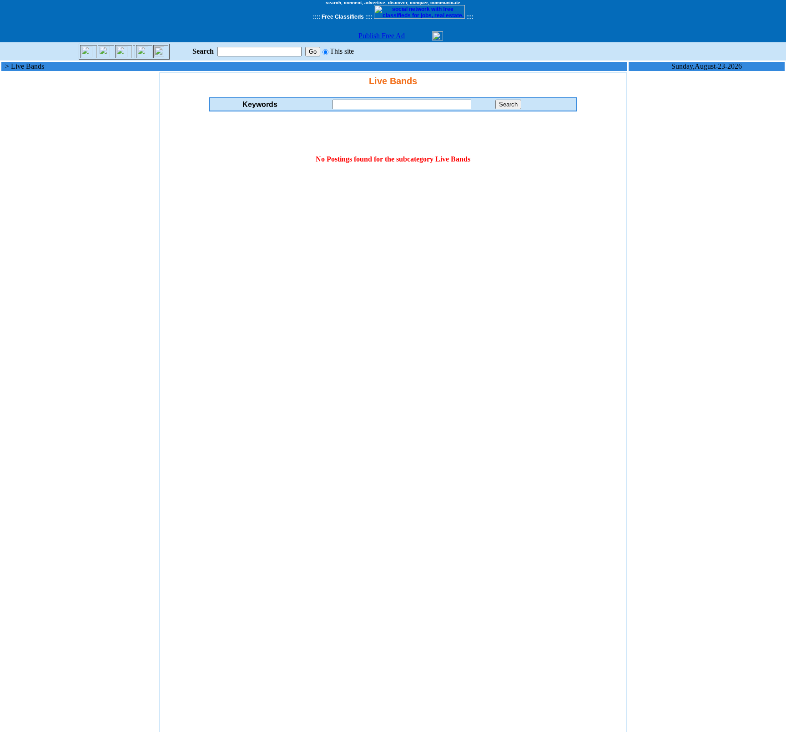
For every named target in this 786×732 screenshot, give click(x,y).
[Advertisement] (79, 208)
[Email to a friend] (86, 51)
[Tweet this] (121, 51)
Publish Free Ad (381, 36)
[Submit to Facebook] (104, 51)
